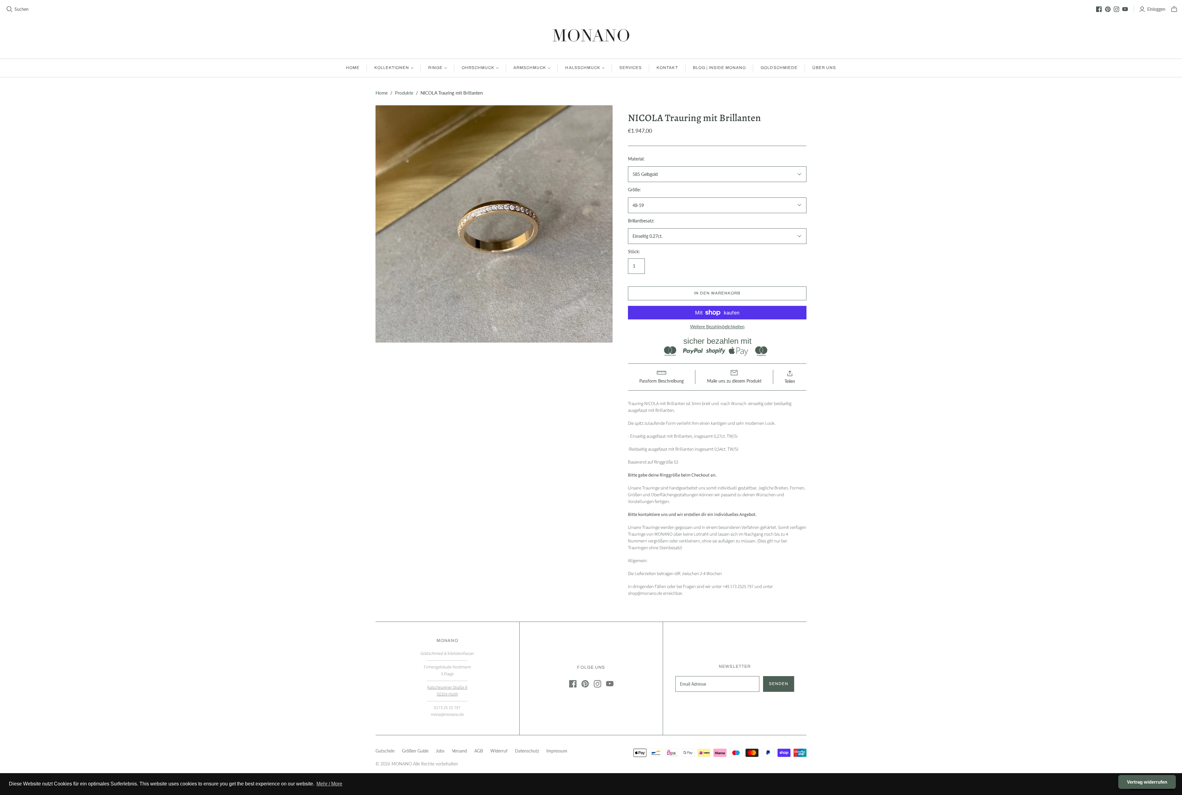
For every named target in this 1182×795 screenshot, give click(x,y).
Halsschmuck (582, 68)
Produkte (404, 92)
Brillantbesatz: (641, 220)
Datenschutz (527, 750)
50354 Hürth (447, 694)
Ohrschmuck (478, 68)
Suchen (21, 9)
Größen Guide (415, 750)
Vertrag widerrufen (1147, 782)
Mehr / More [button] (329, 783)
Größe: (634, 189)
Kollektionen (391, 68)
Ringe (435, 68)
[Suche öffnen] (9, 9)
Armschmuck (529, 68)
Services (630, 68)
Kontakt (667, 68)
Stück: (634, 251)
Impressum (556, 750)
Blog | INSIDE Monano (719, 68)
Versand (459, 750)
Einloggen (1156, 9)
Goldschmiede (779, 68)
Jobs (440, 750)
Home (353, 68)
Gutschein (385, 750)
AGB (478, 750)
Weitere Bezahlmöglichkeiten (717, 326)
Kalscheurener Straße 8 (447, 687)
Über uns (824, 68)
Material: (636, 158)
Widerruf (499, 750)
